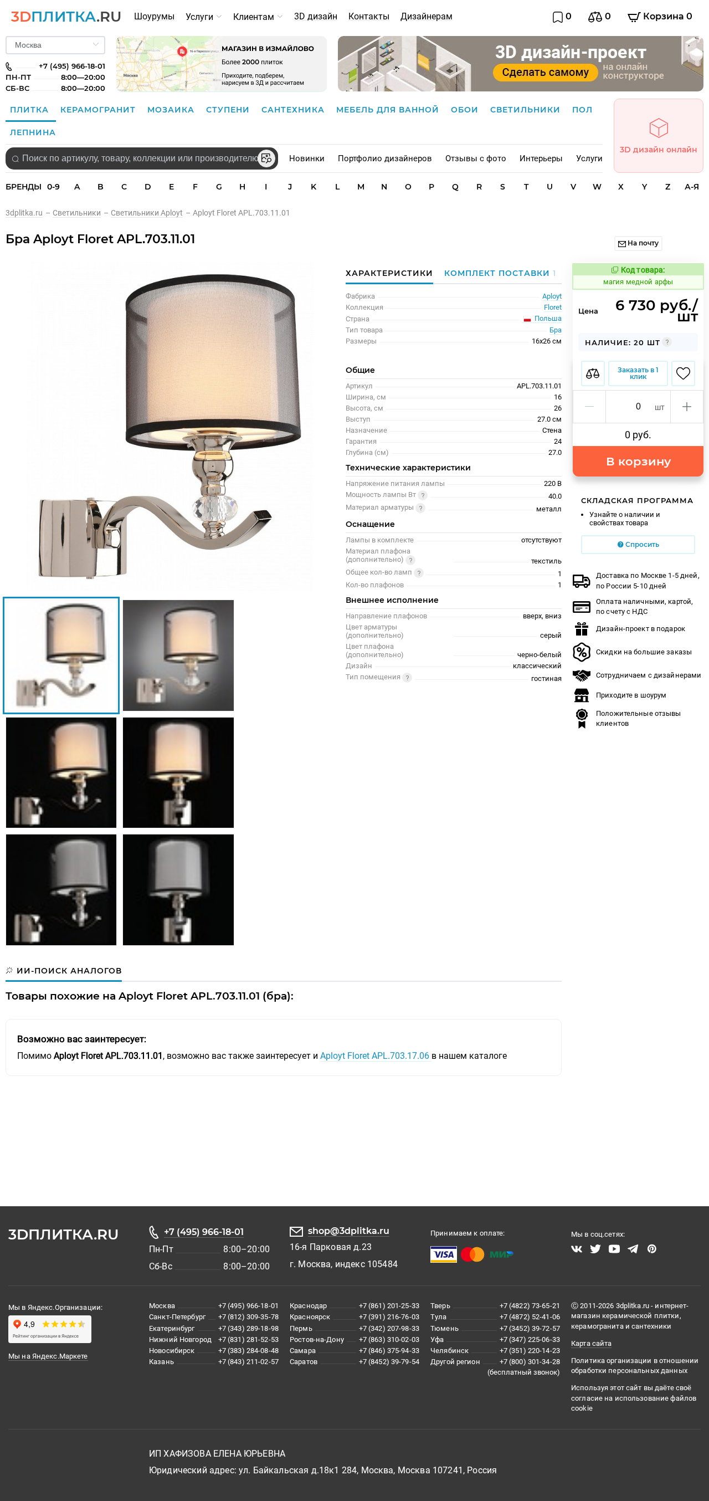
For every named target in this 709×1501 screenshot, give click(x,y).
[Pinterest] (651, 1248)
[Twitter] (595, 1248)
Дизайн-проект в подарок (640, 628)
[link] (29, 212)
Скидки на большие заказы (644, 652)
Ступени (229, 110)
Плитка (31, 110)
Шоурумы (154, 16)
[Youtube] (614, 1248)
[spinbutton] (638, 406)
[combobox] (142, 158)
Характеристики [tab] (389, 273)
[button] (589, 407)
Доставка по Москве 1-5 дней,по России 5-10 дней (648, 580)
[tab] (497, 273)
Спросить (641, 544)
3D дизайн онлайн (658, 150)
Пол (582, 110)
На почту (642, 243)
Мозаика (172, 110)
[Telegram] (633, 1248)
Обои (466, 110)
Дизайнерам (426, 16)
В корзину (638, 461)
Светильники (526, 110)
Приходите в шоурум (631, 695)
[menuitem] (154, 16)
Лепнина (33, 132)
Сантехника (294, 110)
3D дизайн (315, 16)
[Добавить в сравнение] (593, 373)
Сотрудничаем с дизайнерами (648, 675)
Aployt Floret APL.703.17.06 (375, 1056)
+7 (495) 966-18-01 (204, 1232)
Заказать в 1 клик (638, 373)
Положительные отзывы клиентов (638, 718)
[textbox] (142, 158)
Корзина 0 (666, 16)
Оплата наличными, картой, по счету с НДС (644, 606)
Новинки (307, 158)
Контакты (368, 16)
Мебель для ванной (389, 110)
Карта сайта (591, 1343)
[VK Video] (576, 1248)
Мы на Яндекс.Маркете (48, 1356)
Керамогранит (99, 110)
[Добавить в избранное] (683, 373)
